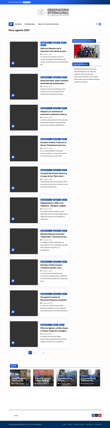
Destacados (56, 42)
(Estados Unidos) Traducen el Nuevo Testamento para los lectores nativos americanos (53, 145)
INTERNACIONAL (30, 24)
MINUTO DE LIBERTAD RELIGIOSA (48, 24)
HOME (64, 424)
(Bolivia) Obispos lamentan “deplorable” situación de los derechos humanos (53, 236)
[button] (96, 24)
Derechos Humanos (46, 42)
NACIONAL (18, 24)
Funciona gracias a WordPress (17, 424)
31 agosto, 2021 (47, 54)
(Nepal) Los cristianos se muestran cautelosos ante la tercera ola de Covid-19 (53, 114)
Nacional (63, 42)
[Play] (87, 52)
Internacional (56, 77)
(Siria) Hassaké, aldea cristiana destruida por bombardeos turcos (54, 83)
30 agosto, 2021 (47, 303)
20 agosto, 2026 (18, 383)
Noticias (43, 45)
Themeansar (38, 424)
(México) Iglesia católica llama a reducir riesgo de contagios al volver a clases (54, 331)
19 (43, 353)
